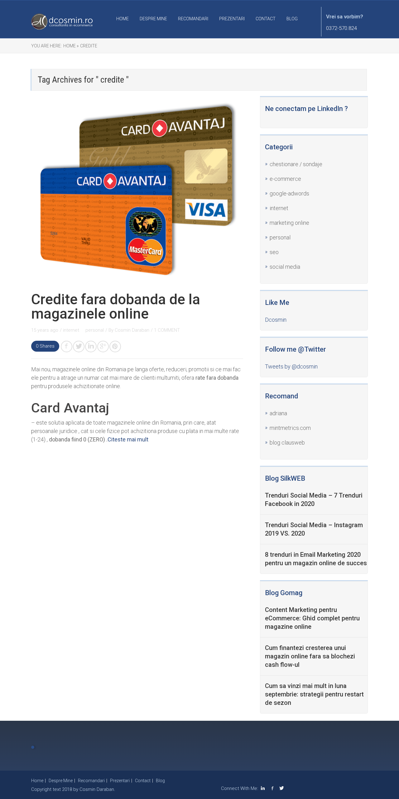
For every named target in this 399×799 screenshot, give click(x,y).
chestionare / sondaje (296, 164)
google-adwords (289, 193)
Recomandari (193, 18)
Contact (266, 18)
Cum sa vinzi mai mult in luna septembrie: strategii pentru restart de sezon (314, 694)
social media (285, 266)
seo (274, 252)
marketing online (289, 222)
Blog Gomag (283, 593)
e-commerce (285, 179)
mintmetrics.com (290, 428)
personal (94, 330)
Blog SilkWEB (285, 478)
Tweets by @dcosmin (291, 366)
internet (71, 330)
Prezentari (232, 18)
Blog (292, 18)
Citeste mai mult (128, 439)
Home (122, 18)
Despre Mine (153, 18)
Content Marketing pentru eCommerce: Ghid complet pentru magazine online (312, 618)
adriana (278, 413)
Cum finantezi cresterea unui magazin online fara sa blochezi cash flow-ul (310, 656)
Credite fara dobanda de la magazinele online (115, 306)
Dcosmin (275, 319)
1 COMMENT (167, 330)
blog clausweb (287, 442)
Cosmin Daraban (132, 330)
